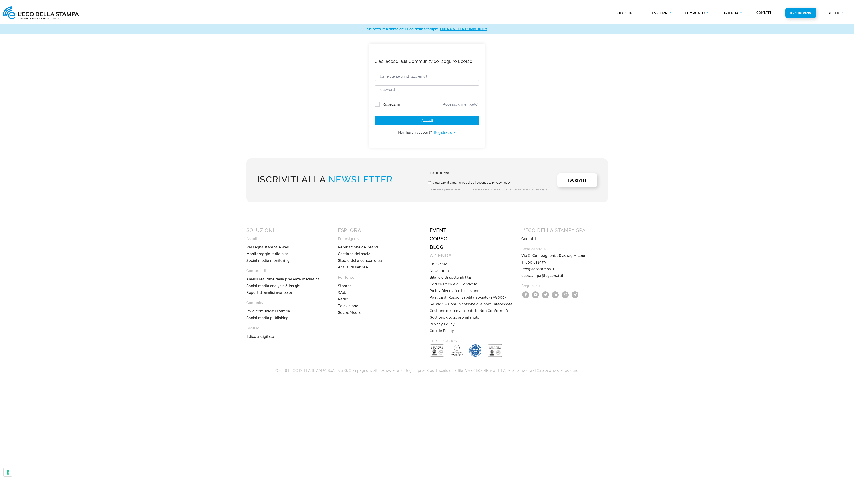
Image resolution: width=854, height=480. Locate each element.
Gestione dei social (354, 254)
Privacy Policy (501, 182)
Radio (343, 299)
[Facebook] (526, 294)
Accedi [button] (834, 13)
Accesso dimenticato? (461, 104)
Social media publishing (267, 318)
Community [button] (695, 13)
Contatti (764, 12)
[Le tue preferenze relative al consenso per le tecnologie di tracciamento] (8, 472)
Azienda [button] (731, 13)
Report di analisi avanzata (269, 292)
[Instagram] (566, 294)
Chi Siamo (438, 264)
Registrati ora (445, 132)
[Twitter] (546, 294)
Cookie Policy (442, 331)
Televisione (348, 306)
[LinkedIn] (556, 294)
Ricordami (391, 104)
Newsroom (439, 271)
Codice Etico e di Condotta (453, 284)
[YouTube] (536, 294)
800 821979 (535, 262)
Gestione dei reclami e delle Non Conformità (469, 311)
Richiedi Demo (800, 12)
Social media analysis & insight (273, 286)
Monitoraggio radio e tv (267, 254)
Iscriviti (577, 180)
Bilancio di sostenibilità (450, 277)
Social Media (349, 312)
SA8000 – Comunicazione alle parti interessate (471, 304)
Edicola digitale (260, 336)
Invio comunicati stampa (268, 311)
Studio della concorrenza (360, 260)
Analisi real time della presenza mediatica (283, 279)
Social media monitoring (268, 260)
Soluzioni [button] (625, 13)
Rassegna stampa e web (267, 247)
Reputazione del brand (358, 247)
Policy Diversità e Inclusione (454, 291)
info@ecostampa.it (537, 269)
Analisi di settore (353, 267)
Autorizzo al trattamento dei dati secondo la (472, 182)
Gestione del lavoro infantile (454, 317)
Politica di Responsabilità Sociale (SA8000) (468, 297)
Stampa (345, 286)
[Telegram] (575, 294)
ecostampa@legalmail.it (542, 276)
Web (342, 292)
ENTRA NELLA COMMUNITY (463, 29)
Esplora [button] (660, 13)
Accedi (427, 120)
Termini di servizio (524, 189)
